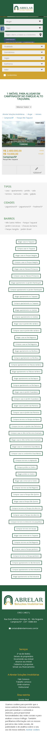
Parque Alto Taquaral (25, 118)
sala (34, 190)
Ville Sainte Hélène (13, 222)
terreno (8, 194)
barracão (17, 194)
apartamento (17, 190)
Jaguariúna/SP (11, 206)
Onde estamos (23, 684)
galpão (33, 194)
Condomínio (12, 75)
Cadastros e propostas (23, 664)
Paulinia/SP (38, 206)
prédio (27, 190)
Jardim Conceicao (12, 226)
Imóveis (38, 114)
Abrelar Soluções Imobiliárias (13, 114)
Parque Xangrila (12, 229)
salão (26, 194)
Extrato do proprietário (23, 656)
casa (7, 190)
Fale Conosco (23, 679)
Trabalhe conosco (23, 682)
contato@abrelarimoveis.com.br (24, 628)
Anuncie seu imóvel (23, 661)
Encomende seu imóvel (23, 659)
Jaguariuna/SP (25, 206)
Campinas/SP (9, 118)
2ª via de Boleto (23, 653)
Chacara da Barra (29, 226)
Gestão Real (23, 699)
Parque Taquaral (30, 222)
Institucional (23, 687)
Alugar (30, 114)
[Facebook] (2, 29)
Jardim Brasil (26, 229)
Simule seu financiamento (23, 667)
